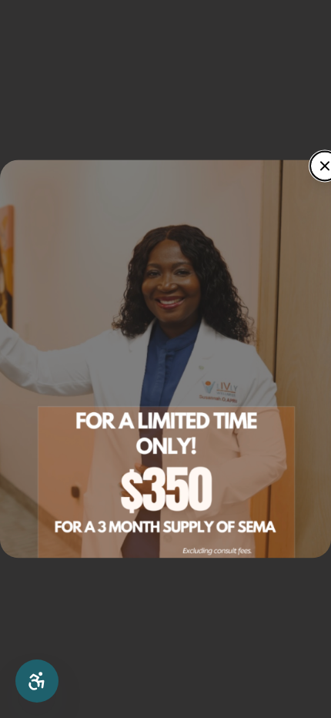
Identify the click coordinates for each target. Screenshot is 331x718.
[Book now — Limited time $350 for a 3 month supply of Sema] (165, 358)
